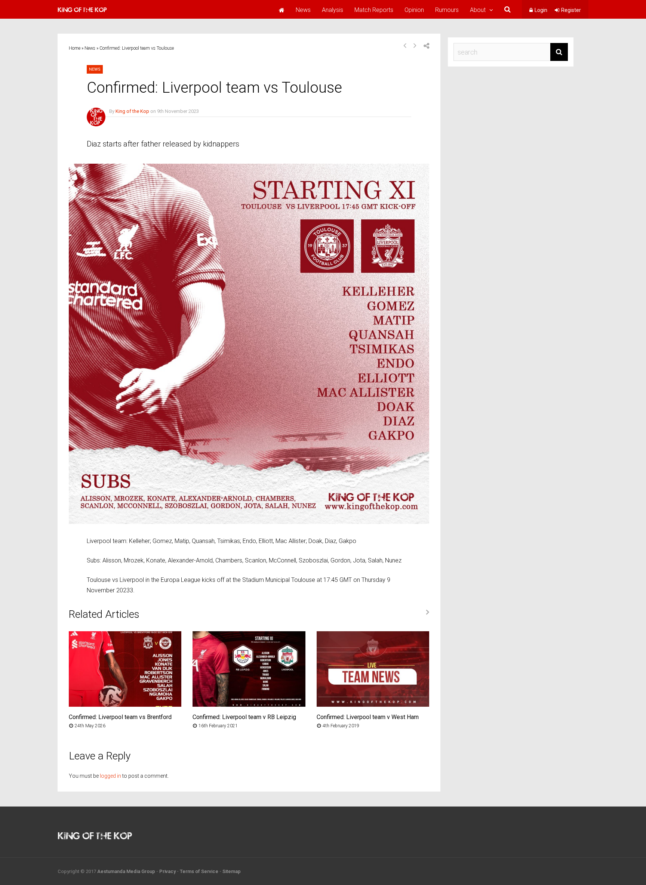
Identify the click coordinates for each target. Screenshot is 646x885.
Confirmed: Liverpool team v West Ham (368, 717)
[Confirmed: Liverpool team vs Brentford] (125, 704)
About (478, 9)
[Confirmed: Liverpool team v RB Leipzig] (249, 704)
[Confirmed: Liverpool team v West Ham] (373, 704)
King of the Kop (132, 111)
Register (571, 10)
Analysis (332, 9)
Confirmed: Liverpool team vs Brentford (120, 717)
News (303, 9)
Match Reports (373, 9)
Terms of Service (199, 871)
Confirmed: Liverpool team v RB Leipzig (244, 717)
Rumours (447, 9)
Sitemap (231, 871)
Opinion (414, 9)
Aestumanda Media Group (126, 871)
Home (74, 48)
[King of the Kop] (82, 13)
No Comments (124, 122)
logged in (110, 776)
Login (541, 10)
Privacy (167, 871)
